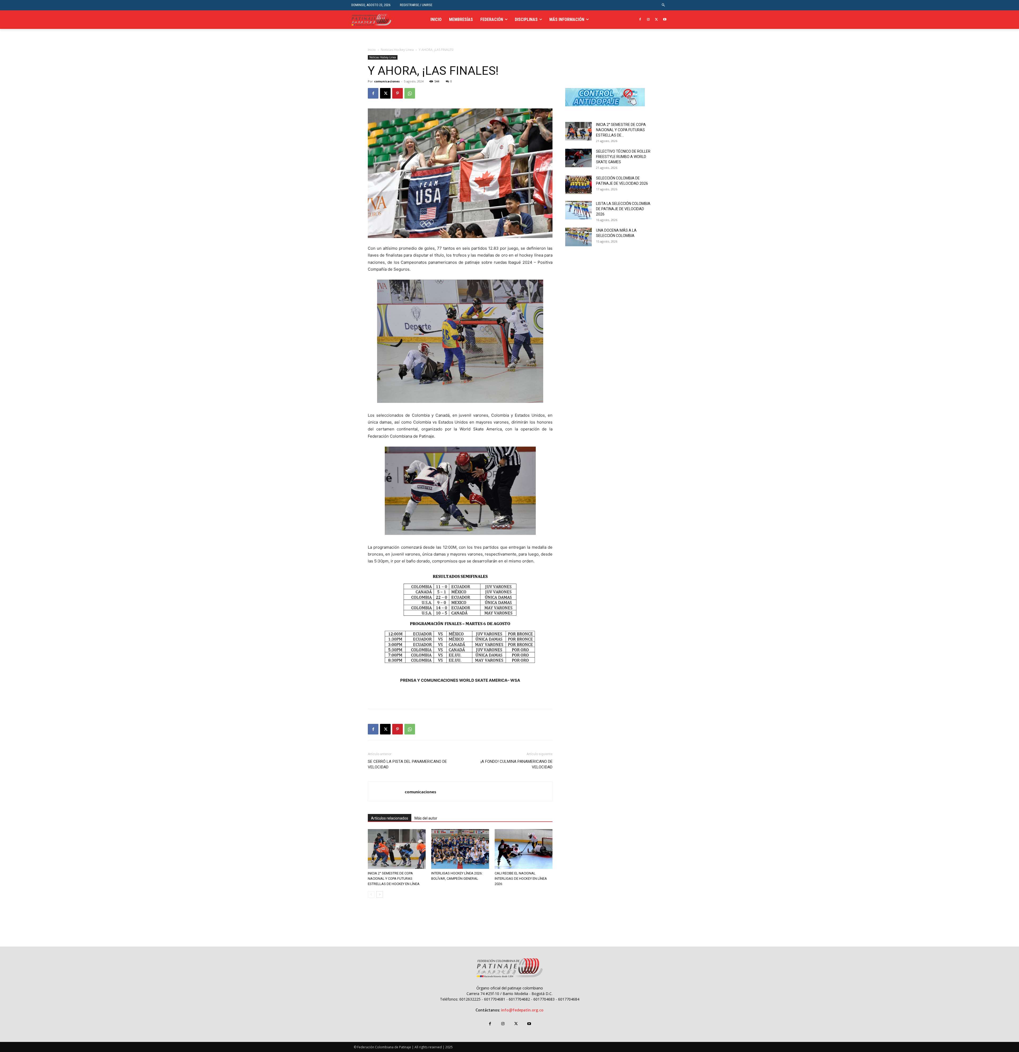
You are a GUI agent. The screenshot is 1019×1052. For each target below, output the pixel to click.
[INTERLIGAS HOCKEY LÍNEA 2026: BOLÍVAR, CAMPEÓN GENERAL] (460, 849)
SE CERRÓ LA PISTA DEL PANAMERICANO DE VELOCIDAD (407, 764)
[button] (663, 5)
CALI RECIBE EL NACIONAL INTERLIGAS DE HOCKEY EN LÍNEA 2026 (521, 878)
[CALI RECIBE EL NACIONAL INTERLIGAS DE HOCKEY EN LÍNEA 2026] (523, 849)
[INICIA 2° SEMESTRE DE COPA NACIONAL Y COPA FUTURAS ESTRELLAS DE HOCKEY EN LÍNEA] (397, 849)
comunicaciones (387, 81)
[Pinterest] (397, 93)
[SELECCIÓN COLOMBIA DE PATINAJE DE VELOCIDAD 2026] (578, 184)
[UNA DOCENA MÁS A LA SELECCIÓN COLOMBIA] (578, 237)
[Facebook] (640, 20)
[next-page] (379, 894)
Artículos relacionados (389, 818)
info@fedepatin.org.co (522, 1010)
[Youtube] (665, 20)
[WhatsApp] (409, 93)
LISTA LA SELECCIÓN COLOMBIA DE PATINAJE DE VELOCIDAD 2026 (623, 208)
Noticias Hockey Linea (397, 49)
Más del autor (425, 818)
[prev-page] (371, 894)
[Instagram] (648, 20)
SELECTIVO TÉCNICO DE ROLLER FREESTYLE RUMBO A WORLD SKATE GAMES (623, 156)
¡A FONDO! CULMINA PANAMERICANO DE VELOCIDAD (516, 764)
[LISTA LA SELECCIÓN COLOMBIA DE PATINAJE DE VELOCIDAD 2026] (578, 210)
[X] (656, 20)
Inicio (372, 49)
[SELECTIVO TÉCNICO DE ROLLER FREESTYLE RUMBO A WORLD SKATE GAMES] (578, 158)
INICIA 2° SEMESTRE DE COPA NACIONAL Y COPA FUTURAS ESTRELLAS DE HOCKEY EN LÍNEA (394, 878)
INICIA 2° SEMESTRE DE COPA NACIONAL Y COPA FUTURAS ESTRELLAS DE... (621, 129)
